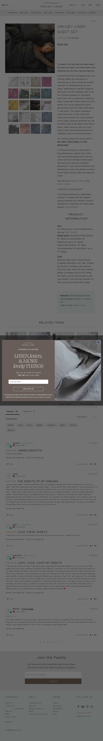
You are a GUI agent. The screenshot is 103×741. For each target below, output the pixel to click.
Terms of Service (46, 397)
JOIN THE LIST (28, 389)
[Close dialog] (98, 342)
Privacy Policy (36, 397)
